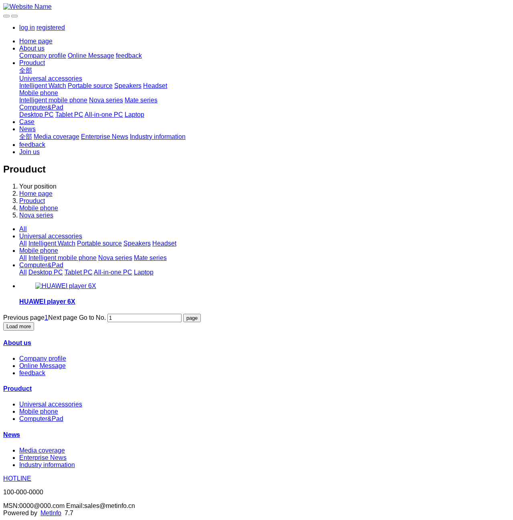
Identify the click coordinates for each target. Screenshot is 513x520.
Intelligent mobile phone (53, 100)
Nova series (106, 100)
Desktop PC (36, 114)
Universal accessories (50, 78)
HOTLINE (17, 478)
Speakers (127, 85)
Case (26, 121)
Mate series (141, 100)
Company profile (42, 55)
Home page (36, 41)
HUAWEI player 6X (47, 301)
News (27, 129)
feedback (129, 55)
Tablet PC (69, 114)
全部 (25, 70)
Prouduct (32, 62)
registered (50, 27)
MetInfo (50, 513)
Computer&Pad (41, 107)
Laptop (134, 114)
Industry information (158, 136)
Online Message (91, 55)
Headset (155, 85)
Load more (18, 326)
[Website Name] (256, 6)
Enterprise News (104, 136)
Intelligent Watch (42, 85)
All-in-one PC (104, 114)
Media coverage (56, 136)
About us (31, 48)
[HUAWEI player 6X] (65, 285)
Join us (29, 151)
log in (27, 27)
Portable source (90, 85)
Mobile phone (38, 92)
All (23, 228)
